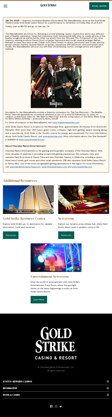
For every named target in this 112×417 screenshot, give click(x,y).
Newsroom (66, 235)
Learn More (38, 299)
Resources (11, 235)
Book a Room (99, 6)
